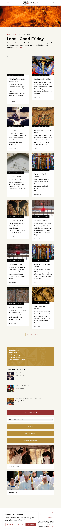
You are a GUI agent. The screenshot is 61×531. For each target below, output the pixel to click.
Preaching (38, 513)
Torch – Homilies (14, 352)
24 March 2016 (12, 323)
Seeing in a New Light (43, 79)
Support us (12, 492)
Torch (14, 34)
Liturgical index (30, 434)
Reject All (21, 524)
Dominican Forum (14, 357)
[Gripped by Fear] (43, 208)
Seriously (12, 130)
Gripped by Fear (40, 221)
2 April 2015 (37, 326)
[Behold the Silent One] (18, 295)
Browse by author (30, 440)
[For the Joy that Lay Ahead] (43, 252)
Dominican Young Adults (17, 359)
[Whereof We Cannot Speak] (43, 161)
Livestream (50, 515)
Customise (10, 524)
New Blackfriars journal (16, 362)
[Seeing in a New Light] (43, 65)
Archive (30, 427)
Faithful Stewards (22, 386)
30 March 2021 (37, 194)
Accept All (31, 524)
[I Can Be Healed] (18, 163)
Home (8, 34)
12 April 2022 (12, 195)
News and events (48, 513)
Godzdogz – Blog (14, 355)
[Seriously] (18, 116)
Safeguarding (49, 517)
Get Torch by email (30, 412)
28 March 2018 (12, 282)
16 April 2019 (37, 238)
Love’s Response (15, 264)
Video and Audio (14, 350)
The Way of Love (21, 373)
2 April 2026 (12, 101)
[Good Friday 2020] (18, 208)
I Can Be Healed (15, 177)
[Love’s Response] (18, 252)
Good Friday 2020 (16, 221)
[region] (20, 520)
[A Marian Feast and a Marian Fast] (18, 65)
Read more (18, 47)
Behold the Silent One (17, 307)
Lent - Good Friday (13, 75)
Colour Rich (51, 526)
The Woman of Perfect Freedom (28, 398)
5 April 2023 (37, 148)
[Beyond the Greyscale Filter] (43, 116)
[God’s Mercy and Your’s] (43, 294)
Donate (42, 515)
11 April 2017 (37, 282)
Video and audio (14, 466)
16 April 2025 (37, 97)
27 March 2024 (12, 148)
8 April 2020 (12, 236)
